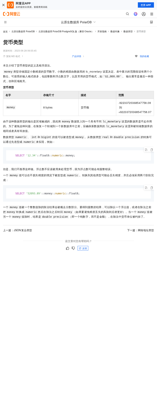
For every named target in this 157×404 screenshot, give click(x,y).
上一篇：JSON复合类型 (17, 230)
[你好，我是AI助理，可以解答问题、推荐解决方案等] (136, 14)
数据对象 (115, 31)
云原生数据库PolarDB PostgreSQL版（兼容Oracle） (66, 31)
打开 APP (146, 5)
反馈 (84, 248)
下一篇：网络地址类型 (140, 230)
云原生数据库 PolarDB (23, 31)
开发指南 (102, 31)
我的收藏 (144, 56)
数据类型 (128, 31)
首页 (5, 31)
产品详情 (76, 56)
